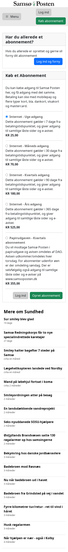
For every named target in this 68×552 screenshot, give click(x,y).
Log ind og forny (48, 61)
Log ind (20, 295)
